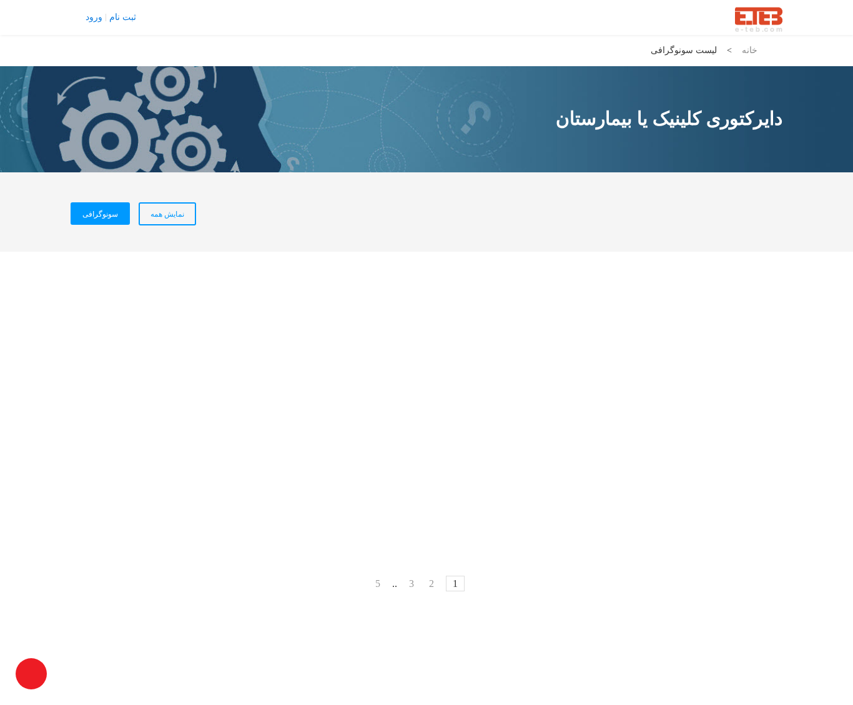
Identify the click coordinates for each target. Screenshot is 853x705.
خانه (749, 50)
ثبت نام (122, 17)
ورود (94, 17)
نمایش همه (167, 214)
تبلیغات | (205, 17)
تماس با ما (164, 17)
